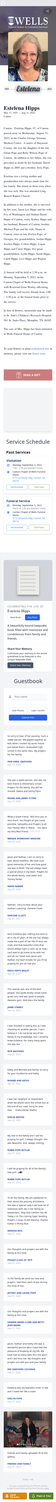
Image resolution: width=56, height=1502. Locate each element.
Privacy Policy (19, 1488)
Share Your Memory (20, 665)
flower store (38, 353)
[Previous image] (7, 1429)
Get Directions (17, 487)
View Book (15, 617)
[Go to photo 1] (18, 1444)
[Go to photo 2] (19, 1444)
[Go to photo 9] (32, 1444)
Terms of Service (36, 1488)
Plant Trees (39, 487)
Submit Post (28, 717)
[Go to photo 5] (25, 1444)
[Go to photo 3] (21, 1444)
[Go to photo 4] (23, 1444)
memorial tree (41, 348)
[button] (28, 1429)
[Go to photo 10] (34, 1444)
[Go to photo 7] (29, 1444)
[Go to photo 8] (30, 1444)
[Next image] (49, 1429)
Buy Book (32, 617)
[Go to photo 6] (27, 1444)
